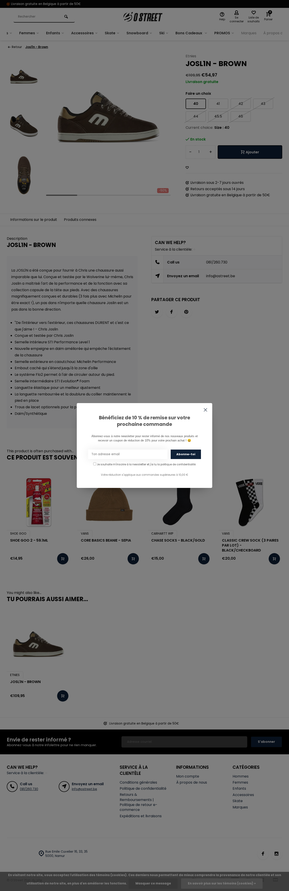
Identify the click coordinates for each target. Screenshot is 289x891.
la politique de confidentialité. (176, 464)
